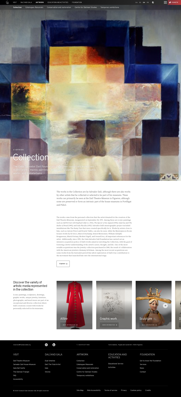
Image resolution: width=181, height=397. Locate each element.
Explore (62, 264)
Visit (15, 3)
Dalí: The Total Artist (53, 365)
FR (148, 2)
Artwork (40, 3)
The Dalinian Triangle (21, 372)
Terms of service (110, 391)
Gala (46, 368)
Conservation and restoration (59, 7)
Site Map (80, 391)
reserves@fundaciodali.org (22, 345)
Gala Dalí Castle (19, 368)
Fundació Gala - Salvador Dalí (7, 2)
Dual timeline (50, 361)
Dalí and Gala (26, 3)
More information (69, 325)
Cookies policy (136, 391)
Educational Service (115, 364)
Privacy (124, 391)
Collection (17, 7)
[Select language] (153, 2)
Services (143, 365)
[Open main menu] (165, 2)
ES (140, 2)
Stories (47, 372)
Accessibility (18, 379)
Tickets (175, 2)
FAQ (14, 376)
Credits (148, 391)
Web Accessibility (94, 391)
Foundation (77, 3)
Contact (143, 372)
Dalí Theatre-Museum (21, 361)
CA (136, 2)
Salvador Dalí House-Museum (24, 365)
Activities (111, 368)
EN (144, 2)
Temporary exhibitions (110, 7)
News (142, 368)
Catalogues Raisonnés (34, 7)
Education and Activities (58, 3)
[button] (165, 305)
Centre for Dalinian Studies (86, 7)
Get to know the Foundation (150, 361)
